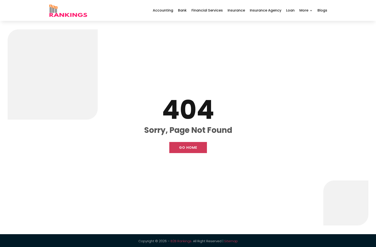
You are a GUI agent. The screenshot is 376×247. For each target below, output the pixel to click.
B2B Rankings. (181, 241)
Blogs (322, 10)
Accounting (163, 10)
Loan (290, 10)
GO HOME (188, 147)
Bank (182, 10)
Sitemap (231, 241)
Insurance (236, 10)
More (303, 10)
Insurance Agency (265, 10)
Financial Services (207, 10)
